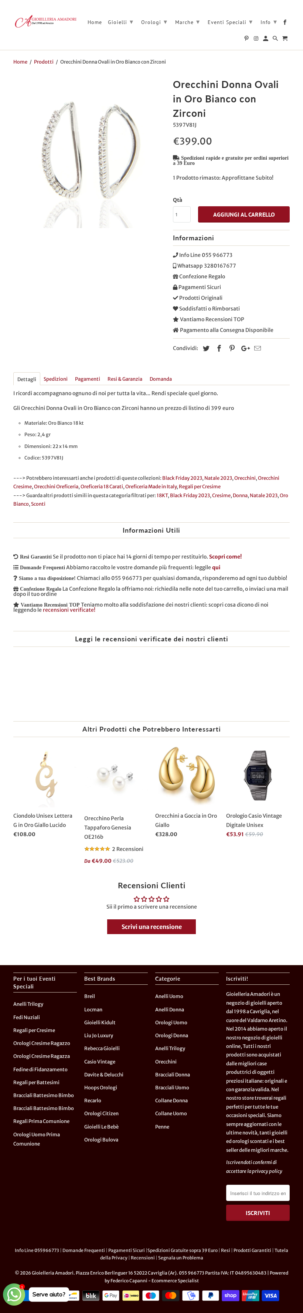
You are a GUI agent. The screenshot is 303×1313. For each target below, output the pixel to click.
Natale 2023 (218, 478)
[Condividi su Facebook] (218, 348)
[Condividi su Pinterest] (231, 348)
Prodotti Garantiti (252, 1250)
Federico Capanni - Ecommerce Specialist (154, 1280)
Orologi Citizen (101, 1113)
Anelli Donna (169, 1010)
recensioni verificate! (69, 610)
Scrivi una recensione (152, 926)
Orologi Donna (171, 1035)
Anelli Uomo (169, 996)
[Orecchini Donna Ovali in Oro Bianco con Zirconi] (89, 152)
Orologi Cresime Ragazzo (41, 1043)
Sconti (38, 504)
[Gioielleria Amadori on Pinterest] (247, 39)
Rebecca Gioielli (102, 1048)
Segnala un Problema (180, 1258)
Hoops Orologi (100, 1088)
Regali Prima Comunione (41, 1121)
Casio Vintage (99, 1062)
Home (95, 22)
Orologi (154, 21)
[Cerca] (276, 39)
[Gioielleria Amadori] (45, 21)
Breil (89, 996)
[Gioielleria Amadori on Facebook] (285, 23)
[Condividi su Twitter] (205, 348)
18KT (162, 495)
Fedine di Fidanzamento (40, 1069)
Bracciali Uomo (172, 1088)
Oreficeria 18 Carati (102, 487)
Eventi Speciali (230, 21)
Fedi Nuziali (26, 1017)
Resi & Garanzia (125, 379)
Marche (187, 21)
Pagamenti (87, 379)
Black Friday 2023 (182, 478)
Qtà (177, 200)
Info (269, 21)
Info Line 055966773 (37, 1250)
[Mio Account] (266, 39)
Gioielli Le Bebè (101, 1127)
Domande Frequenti (83, 1250)
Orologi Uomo (171, 1022)
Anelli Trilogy (28, 1004)
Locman (93, 1010)
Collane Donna (171, 1100)
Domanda (161, 379)
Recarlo (92, 1100)
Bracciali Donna (172, 1075)
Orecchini (245, 478)
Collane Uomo (171, 1113)
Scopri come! (225, 556)
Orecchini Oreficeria (56, 487)
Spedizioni (56, 379)
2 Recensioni (127, 849)
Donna (240, 495)
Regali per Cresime (200, 487)
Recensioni (143, 1258)
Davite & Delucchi (103, 1075)
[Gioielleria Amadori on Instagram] (256, 39)
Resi (225, 1250)
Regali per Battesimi (36, 1082)
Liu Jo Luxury (98, 1035)
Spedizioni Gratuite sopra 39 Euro (182, 1250)
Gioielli (120, 21)
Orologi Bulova (101, 1140)
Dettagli (26, 379)
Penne (162, 1127)
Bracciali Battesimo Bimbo (43, 1095)
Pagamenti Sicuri (126, 1250)
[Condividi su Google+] (243, 348)
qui (216, 567)
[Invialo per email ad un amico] (256, 348)
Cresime (221, 495)
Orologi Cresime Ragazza (41, 1056)
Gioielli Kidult (100, 1022)
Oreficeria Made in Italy (151, 487)
